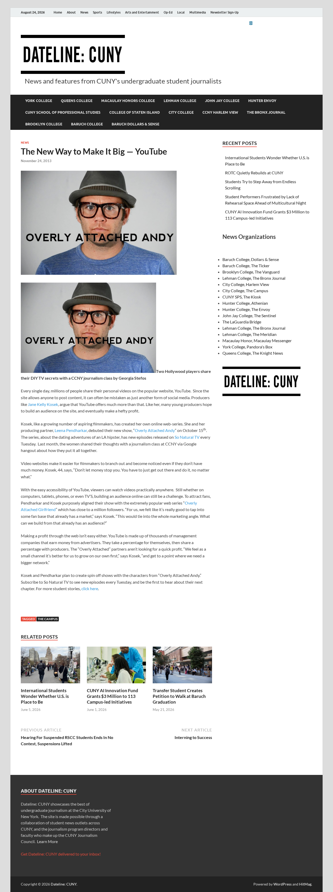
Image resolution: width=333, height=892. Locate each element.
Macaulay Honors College (128, 101)
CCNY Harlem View (220, 112)
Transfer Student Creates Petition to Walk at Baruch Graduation (179, 696)
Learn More (47, 841)
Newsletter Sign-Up (224, 12)
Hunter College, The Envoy (246, 309)
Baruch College (87, 124)
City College (181, 112)
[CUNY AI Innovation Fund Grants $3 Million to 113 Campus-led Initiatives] (116, 666)
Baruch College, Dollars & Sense (250, 259)
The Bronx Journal (266, 112)
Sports (97, 12)
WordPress (282, 884)
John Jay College (222, 101)
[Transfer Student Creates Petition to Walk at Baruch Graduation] (182, 666)
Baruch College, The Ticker (246, 265)
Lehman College (180, 101)
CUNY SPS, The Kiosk (241, 296)
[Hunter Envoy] (251, 23)
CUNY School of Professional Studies (62, 112)
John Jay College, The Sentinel (249, 315)
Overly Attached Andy (155, 430)
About (71, 12)
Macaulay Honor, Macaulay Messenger (257, 340)
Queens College (76, 101)
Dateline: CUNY (63, 884)
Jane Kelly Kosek (43, 404)
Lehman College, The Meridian (249, 334)
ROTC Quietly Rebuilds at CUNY (254, 172)
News (84, 12)
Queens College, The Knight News (252, 353)
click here (89, 588)
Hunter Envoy (262, 101)
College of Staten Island (134, 112)
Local (181, 12)
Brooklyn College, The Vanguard (251, 271)
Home (58, 12)
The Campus (47, 619)
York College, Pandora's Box (247, 346)
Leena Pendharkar (71, 430)
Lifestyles (113, 12)
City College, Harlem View (245, 284)
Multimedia (197, 12)
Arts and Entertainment (142, 12)
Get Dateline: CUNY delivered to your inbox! (61, 853)
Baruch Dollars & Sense (135, 124)
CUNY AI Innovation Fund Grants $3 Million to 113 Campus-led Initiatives (112, 696)
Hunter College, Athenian (245, 303)
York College (38, 101)
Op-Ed (168, 12)
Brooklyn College (43, 124)
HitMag (305, 884)
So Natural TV (187, 437)
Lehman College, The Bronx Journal (253, 278)
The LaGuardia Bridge (241, 321)
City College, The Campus (245, 290)
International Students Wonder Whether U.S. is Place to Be (45, 696)
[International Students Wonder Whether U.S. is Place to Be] (50, 666)
